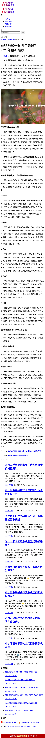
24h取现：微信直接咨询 (23, 736)
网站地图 (8, 726)
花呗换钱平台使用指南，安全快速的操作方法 (24, 451)
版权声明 (20, 726)
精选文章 (8, 21)
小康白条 (6, 56)
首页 (8, 19)
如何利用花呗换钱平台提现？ (18, 455)
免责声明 (27, 726)
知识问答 (8, 24)
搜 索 (23, 32)
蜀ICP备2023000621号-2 (10, 722)
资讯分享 (8, 26)
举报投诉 (33, 726)
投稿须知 (14, 726)
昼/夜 (5, 37)
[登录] (2, 35)
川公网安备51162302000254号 (30, 722)
